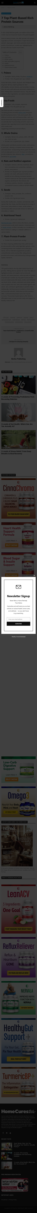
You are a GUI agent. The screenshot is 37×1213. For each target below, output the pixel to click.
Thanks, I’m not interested (18, 636)
